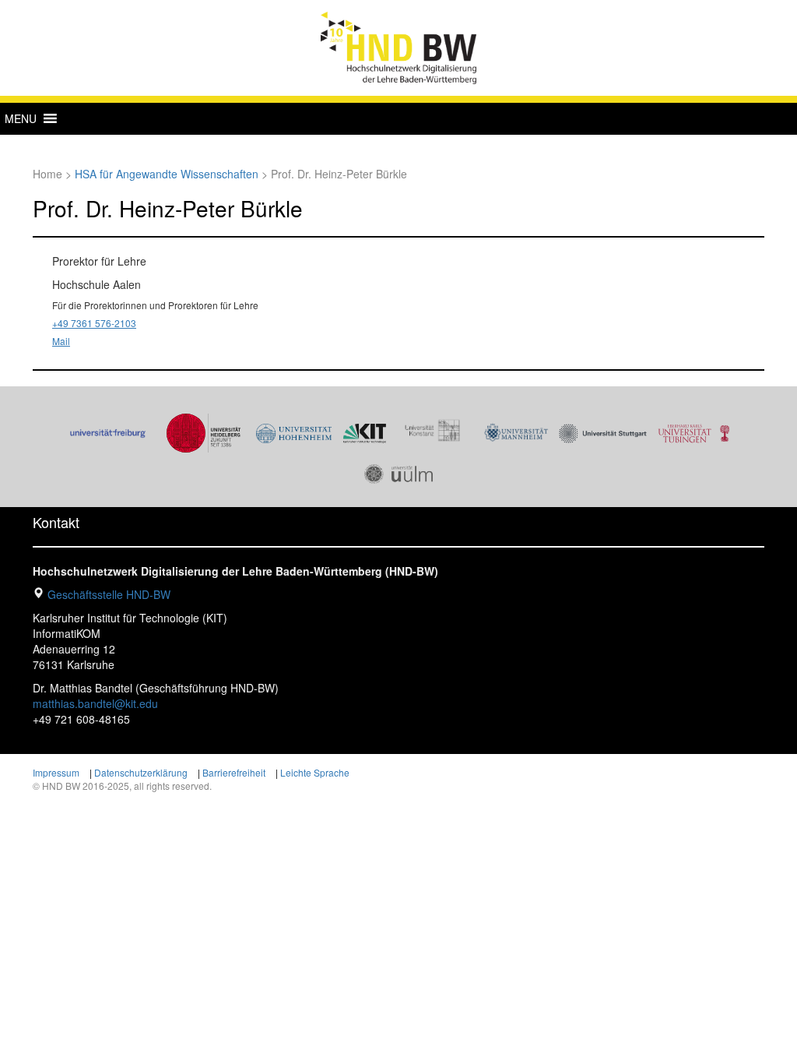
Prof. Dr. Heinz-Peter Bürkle (168, 208)
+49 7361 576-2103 (94, 322)
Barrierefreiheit (233, 772)
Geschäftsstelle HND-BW (108, 594)
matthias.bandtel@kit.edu (95, 703)
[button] (21, 118)
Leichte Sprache (314, 772)
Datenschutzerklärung (141, 772)
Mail (61, 340)
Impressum (56, 772)
